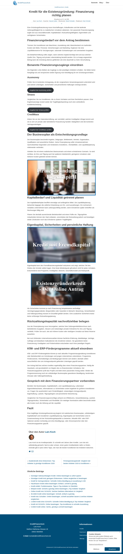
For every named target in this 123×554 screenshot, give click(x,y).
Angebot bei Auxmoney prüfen (40, 90)
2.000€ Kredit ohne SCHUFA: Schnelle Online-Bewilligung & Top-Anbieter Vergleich (61, 502)
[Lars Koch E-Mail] (32, 451)
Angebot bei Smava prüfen (39, 110)
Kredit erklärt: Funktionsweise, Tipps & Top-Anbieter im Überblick (54, 486)
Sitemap (82, 538)
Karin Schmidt (86, 21)
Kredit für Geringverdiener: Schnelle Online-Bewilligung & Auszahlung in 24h (58, 481)
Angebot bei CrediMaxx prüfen (41, 130)
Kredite (66, 7)
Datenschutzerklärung (86, 535)
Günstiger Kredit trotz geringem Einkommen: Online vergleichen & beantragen (59, 478)
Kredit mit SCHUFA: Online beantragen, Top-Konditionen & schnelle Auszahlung (59, 504)
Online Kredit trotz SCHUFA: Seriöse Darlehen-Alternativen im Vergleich (57, 491)
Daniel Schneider (70, 21)
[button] (102, 2)
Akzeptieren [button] (112, 549)
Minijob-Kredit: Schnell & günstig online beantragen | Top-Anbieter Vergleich (58, 489)
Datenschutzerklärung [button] (96, 544)
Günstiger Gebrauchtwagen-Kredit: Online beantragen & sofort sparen (56, 476)
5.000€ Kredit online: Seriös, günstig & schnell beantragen (52, 507)
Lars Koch (39, 21)
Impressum (83, 532)
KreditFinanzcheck (59, 7)
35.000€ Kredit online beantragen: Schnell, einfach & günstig (52, 494)
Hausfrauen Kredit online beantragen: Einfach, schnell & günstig (54, 484)
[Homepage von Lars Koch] (30, 451)
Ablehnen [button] (96, 549)
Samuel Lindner (53, 21)
